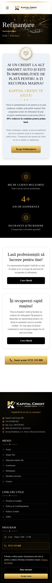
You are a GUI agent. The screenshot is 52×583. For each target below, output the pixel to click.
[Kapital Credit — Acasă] (26, 8)
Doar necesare (26, 570)
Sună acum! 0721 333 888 (28, 360)
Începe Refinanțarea (26, 149)
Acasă (4, 36)
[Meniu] (7, 8)
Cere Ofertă (26, 280)
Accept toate (26, 576)
